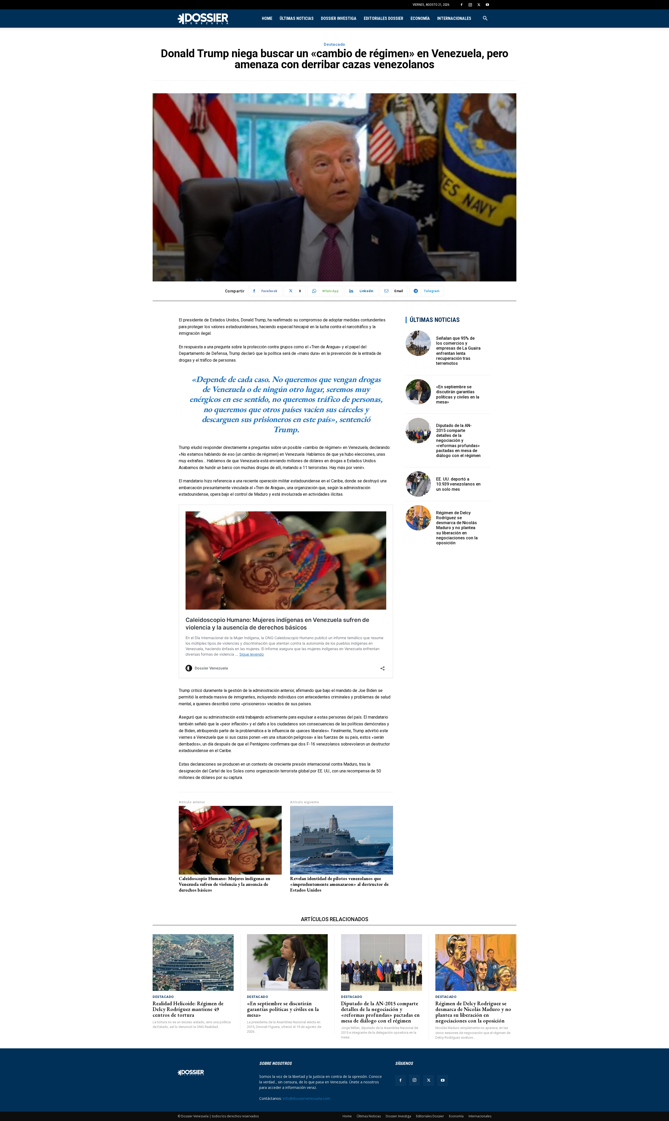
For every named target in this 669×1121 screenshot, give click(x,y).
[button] (485, 18)
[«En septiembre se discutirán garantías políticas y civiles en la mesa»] (418, 392)
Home (267, 18)
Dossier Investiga (338, 18)
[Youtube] (487, 4)
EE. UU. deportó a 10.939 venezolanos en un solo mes (458, 484)
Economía (420, 18)
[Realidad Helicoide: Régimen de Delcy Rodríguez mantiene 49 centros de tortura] (193, 962)
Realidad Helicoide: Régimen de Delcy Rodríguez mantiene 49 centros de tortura (188, 1009)
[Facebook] (461, 4)
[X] (479, 4)
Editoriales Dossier (383, 18)
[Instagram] (470, 4)
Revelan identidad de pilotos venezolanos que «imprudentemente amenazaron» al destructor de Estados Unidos (339, 884)
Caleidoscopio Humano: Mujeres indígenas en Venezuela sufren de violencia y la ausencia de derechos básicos (224, 884)
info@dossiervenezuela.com (306, 1098)
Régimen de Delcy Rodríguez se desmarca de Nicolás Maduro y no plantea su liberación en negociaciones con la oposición (457, 527)
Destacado (334, 44)
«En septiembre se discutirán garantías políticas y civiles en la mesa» (457, 394)
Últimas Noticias (297, 18)
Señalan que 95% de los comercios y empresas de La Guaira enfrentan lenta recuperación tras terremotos (458, 351)
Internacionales (454, 18)
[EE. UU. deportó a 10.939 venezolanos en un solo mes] (418, 484)
